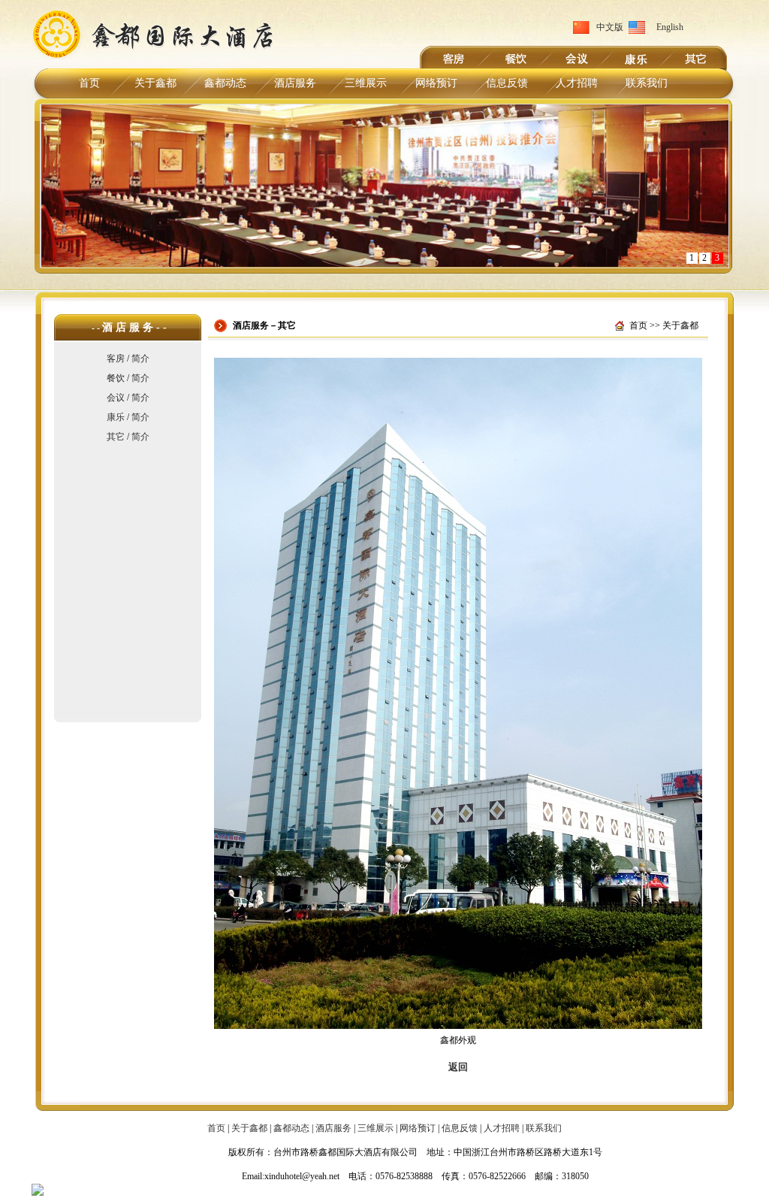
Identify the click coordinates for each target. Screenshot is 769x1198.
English (669, 27)
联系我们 (647, 83)
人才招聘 (577, 83)
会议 (116, 397)
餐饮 (116, 378)
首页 (89, 83)
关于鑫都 (155, 83)
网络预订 (436, 83)
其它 (116, 436)
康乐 (116, 417)
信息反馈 (507, 83)
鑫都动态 (225, 83)
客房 (116, 358)
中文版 (609, 27)
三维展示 (366, 83)
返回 (458, 1066)
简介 (140, 358)
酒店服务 (295, 83)
